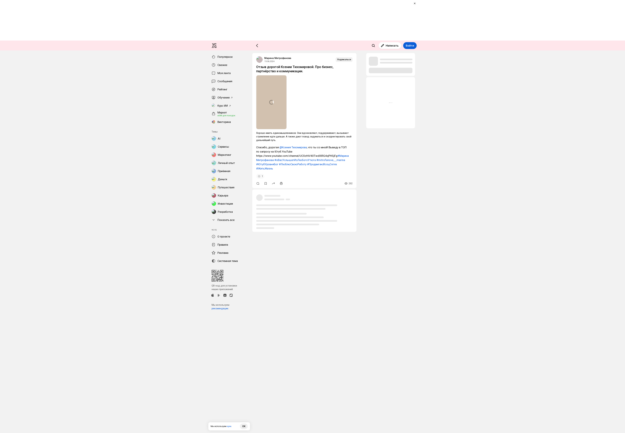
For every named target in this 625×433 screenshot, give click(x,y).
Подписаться (344, 59)
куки (229, 426)
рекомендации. (220, 308)
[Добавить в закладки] (265, 183)
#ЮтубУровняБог (267, 164)
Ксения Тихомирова (294, 147)
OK (243, 426)
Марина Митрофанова (277, 58)
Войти (410, 45)
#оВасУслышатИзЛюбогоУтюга (295, 160)
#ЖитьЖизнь (264, 168)
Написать (392, 45)
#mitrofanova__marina (330, 160)
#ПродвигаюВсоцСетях (322, 164)
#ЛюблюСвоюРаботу (292, 164)
